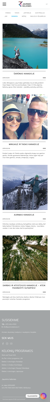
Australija (40, 13)
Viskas (8, 13)
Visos (17, 13)
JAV (6, 16)
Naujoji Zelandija (38, 16)
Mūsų (24, 16)
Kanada (15, 16)
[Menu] (4, 4)
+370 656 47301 (11, 324)
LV (47, 4)
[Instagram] (43, 396)
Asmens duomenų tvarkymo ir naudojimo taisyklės (19, 332)
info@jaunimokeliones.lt (11, 327)
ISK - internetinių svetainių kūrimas (34, 399)
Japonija (27, 13)
